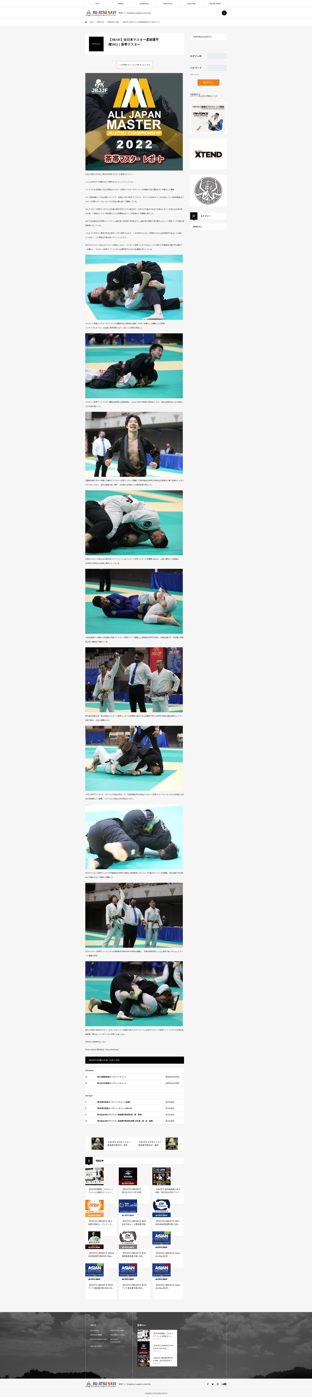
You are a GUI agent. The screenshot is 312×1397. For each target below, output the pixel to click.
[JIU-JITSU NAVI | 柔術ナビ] (100, 13)
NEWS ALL (197, 227)
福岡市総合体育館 (172, 1083)
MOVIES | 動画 (96, 1335)
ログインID (196, 56)
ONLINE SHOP (215, 4)
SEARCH (224, 12)
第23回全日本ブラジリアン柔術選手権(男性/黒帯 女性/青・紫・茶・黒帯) (125, 1121)
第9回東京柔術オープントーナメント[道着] (113, 1102)
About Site (191, 4)
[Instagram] (217, 1384)
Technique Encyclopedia (115, 1340)
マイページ (194, 75)
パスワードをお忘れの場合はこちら (203, 96)
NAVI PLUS (167, 4)
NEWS (120, 4)
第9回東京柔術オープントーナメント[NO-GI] (114, 1108)
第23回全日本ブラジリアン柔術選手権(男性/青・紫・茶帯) (119, 1115)
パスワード (196, 68)
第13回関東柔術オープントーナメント (112, 1077)
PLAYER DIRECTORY (98, 1339)
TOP (97, 4)
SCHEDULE (144, 4)
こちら (103, 1042)
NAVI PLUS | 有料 (117, 1330)
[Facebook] (208, 1384)
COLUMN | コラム (117, 1335)
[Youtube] (224, 1384)
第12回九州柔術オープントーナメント (112, 1083)
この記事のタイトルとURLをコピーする (134, 65)
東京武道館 (170, 1102)
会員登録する (195, 94)
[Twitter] (212, 1384)
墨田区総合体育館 (172, 1077)
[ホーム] (86, 22)
